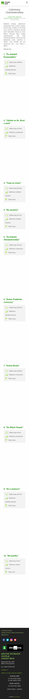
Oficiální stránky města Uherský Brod (12, 632)
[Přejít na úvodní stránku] (6, 3)
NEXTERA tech (16, 696)
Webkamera (4, 635)
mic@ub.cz (4, 670)
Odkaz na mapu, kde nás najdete (11, 673)
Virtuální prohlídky (6, 630)
